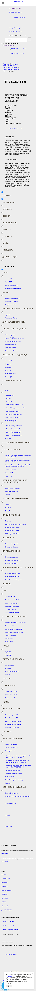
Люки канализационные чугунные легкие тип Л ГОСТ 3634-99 (19, 756)
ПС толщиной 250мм (12, 527)
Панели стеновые (11, 515)
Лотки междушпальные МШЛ (15, 408)
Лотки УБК (8, 370)
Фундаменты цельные (12, 727)
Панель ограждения (11, 793)
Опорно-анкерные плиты (15, 499)
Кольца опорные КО (11, 744)
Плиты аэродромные (11, 557)
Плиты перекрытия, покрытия (17, 567)
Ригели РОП (9, 473)
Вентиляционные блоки (12, 298)
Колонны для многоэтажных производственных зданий (18, 456)
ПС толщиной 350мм (12, 534)
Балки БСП (8, 282)
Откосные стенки (10, 347)
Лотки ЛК (9, 401)
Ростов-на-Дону (15, 8)
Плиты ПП (8, 438)
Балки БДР (8, 279)
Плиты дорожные (11, 551)
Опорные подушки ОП (12, 417)
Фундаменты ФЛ (10, 305)
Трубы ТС (8, 655)
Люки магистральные (13, 770)
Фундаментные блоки (12, 301)
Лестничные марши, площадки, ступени (15, 481)
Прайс (5, 243)
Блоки (5, 292)
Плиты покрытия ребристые (14, 580)
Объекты (6, 230)
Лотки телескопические (14, 414)
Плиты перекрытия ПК (12, 576)
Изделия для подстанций (15, 355)
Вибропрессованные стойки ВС (15, 622)
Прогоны (6, 584)
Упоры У (7, 675)
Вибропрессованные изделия (17, 309)
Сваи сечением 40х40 (12, 606)
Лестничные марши (11, 491)
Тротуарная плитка (11, 318)
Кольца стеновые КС (11, 747)
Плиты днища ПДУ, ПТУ (14, 425)
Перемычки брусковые (12, 544)
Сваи (4, 591)
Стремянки (8, 783)
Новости (6, 216)
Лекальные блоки (10, 344)
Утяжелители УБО (11, 695)
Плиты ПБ (8, 668)
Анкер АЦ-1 (8, 504)
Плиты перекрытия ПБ (12, 573)
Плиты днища (9, 776)
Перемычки (8, 538)
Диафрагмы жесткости (13, 322)
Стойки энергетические (14, 617)
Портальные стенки (11, 351)
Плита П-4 (8, 511)
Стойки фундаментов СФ (13, 721)
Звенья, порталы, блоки (14, 329)
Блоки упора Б (9, 665)
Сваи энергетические (12, 612)
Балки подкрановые (11, 285)
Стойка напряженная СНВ (13, 629)
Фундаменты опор (11, 709)
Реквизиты (7, 250)
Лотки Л (8, 398)
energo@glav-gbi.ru (16, 28)
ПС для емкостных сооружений (15, 524)
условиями (10, 976)
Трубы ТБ (8, 652)
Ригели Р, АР (9, 377)
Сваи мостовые (10, 596)
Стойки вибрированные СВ (14, 632)
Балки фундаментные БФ (13, 288)
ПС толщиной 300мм (12, 530)
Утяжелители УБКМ (11, 691)
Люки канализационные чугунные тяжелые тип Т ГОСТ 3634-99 (18, 766)
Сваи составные (10, 609)
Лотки (6, 390)
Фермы (5, 702)
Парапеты (8, 521)
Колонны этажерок (11, 470)
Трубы (5, 646)
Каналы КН (10, 395)
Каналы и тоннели (11, 381)
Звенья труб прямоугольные (14, 338)
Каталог (4, 874)
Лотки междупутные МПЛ (14, 404)
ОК (9, 986)
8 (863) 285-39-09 (15, 12)
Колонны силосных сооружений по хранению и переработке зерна (18, 465)
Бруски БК (8, 364)
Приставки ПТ (9, 626)
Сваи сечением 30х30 (12, 600)
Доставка (7, 209)
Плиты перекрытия (11, 420)
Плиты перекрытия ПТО (14, 435)
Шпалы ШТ (7, 732)
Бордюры (8, 315)
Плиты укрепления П (11, 671)
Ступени (7, 494)
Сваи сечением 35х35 (12, 603)
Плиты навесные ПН (11, 718)
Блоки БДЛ (8, 361)
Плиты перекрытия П (13, 429)
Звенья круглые (10, 335)
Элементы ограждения (14, 787)
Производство (9, 223)
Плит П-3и (8, 508)
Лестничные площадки (12, 488)
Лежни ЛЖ (8, 367)
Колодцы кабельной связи (16, 443)
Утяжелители (9, 686)
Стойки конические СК (12, 635)
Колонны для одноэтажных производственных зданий (17, 461)
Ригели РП (8, 476)
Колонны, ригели (11, 449)
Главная (6, 196)
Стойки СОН (9, 638)
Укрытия (6, 679)
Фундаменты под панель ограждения (17, 796)
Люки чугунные (10, 751)
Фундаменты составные (13, 724)
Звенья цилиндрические (13, 341)
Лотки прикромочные (13, 411)
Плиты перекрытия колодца (14, 780)
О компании (8, 202)
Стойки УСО (9, 642)
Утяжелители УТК (10, 698)
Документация (9, 257)
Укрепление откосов (13, 659)
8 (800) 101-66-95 (15, 31)
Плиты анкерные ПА (11, 715)
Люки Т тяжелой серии (14, 773)
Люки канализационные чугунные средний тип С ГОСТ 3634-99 (17, 761)
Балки (5, 273)
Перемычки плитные (11, 547)
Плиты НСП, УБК (10, 373)
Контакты (7, 236)
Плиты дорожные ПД (11, 563)
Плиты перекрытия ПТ (13, 432)
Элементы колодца (12, 738)
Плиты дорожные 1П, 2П (13, 560)
